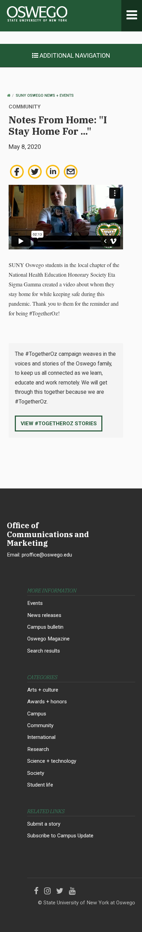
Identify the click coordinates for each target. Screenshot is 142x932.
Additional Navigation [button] (74, 55)
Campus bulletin (45, 627)
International (41, 737)
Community (40, 725)
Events (35, 603)
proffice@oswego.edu (47, 555)
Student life (40, 785)
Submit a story (43, 824)
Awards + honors (47, 701)
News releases (44, 615)
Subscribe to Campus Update (60, 836)
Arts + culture (42, 690)
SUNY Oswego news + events (45, 95)
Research (38, 749)
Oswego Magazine (48, 639)
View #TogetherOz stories (59, 423)
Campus (36, 714)
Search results (43, 651)
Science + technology (51, 761)
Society (35, 773)
